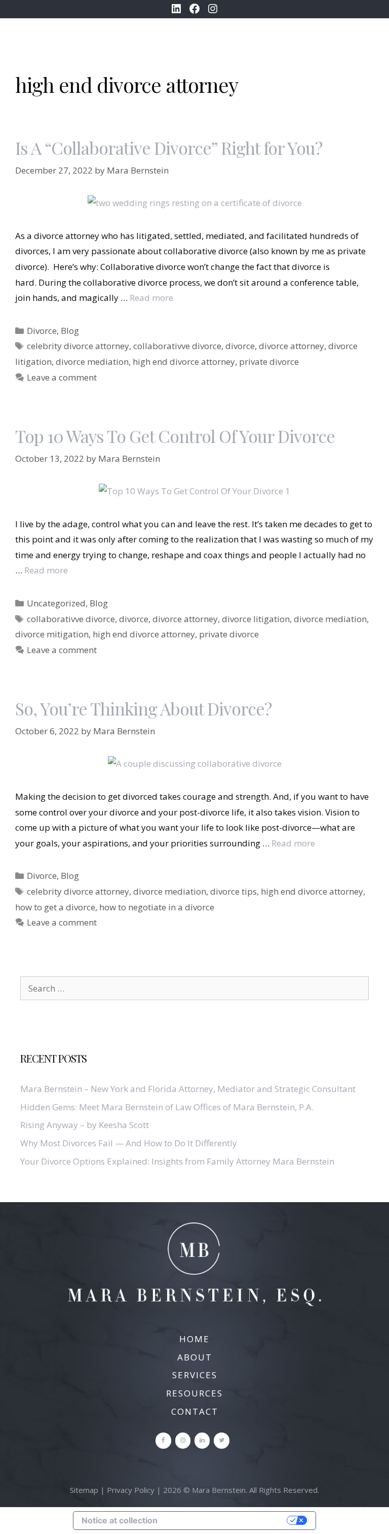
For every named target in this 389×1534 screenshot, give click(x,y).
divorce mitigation (52, 634)
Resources (194, 1393)
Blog (70, 330)
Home (194, 1339)
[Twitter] (221, 1440)
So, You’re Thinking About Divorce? (143, 708)
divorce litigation (256, 619)
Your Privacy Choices (227, 1520)
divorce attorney (291, 346)
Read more (151, 297)
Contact (194, 1411)
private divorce (269, 361)
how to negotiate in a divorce (156, 907)
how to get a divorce (55, 907)
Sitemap (84, 1490)
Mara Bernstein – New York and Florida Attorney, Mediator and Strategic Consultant (188, 1089)
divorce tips (233, 891)
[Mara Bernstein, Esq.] (15, 32)
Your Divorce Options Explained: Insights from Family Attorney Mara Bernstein (177, 1161)
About (194, 1357)
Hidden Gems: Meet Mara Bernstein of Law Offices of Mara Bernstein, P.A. (167, 1107)
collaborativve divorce (177, 346)
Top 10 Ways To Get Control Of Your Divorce (175, 436)
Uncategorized (56, 603)
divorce (240, 346)
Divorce (42, 330)
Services (194, 1375)
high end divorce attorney (184, 361)
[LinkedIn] (202, 1440)
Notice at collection (120, 1520)
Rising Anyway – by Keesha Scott (84, 1125)
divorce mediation (92, 361)
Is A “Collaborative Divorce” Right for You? (168, 147)
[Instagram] (182, 1440)
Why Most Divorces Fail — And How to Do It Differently (128, 1143)
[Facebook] (163, 1440)
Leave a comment (62, 377)
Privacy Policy (130, 1490)
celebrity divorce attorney (78, 346)
